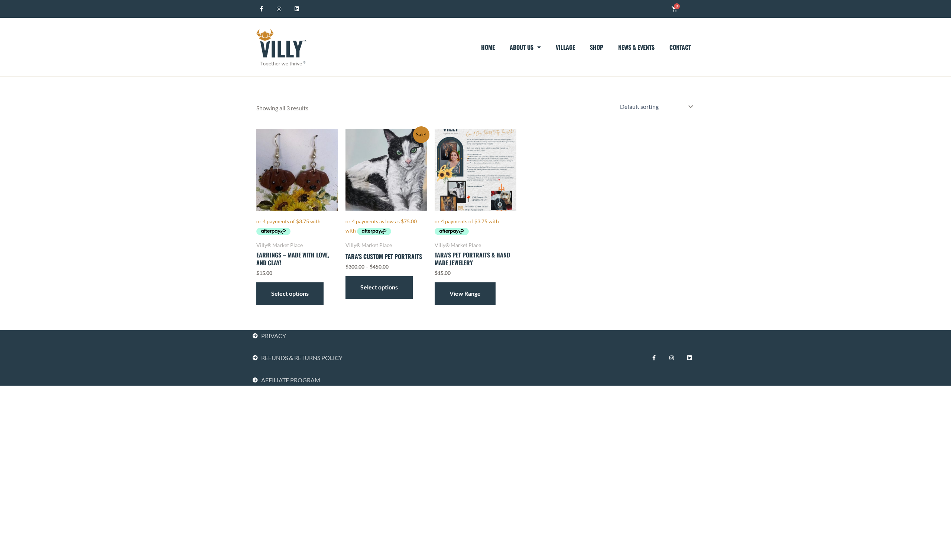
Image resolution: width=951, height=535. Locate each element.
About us (521, 47)
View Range (465, 293)
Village (565, 47)
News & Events (636, 47)
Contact (680, 47)
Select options (290, 293)
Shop (596, 47)
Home (488, 47)
